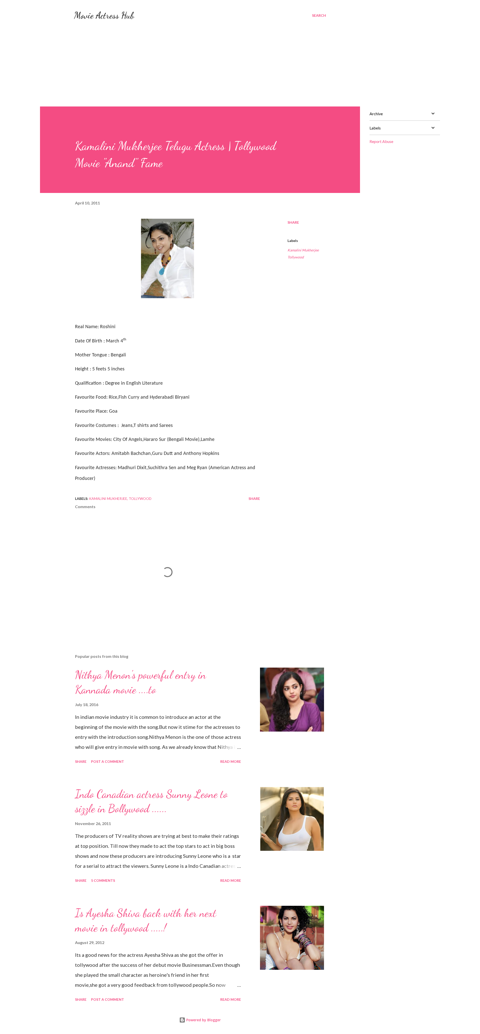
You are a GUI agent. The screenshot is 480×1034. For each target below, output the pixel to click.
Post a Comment (107, 761)
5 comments (103, 880)
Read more (230, 761)
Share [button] (293, 222)
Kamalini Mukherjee (303, 250)
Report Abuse (381, 141)
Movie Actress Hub (104, 15)
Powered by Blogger (203, 1020)
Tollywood (296, 257)
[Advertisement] (200, 61)
